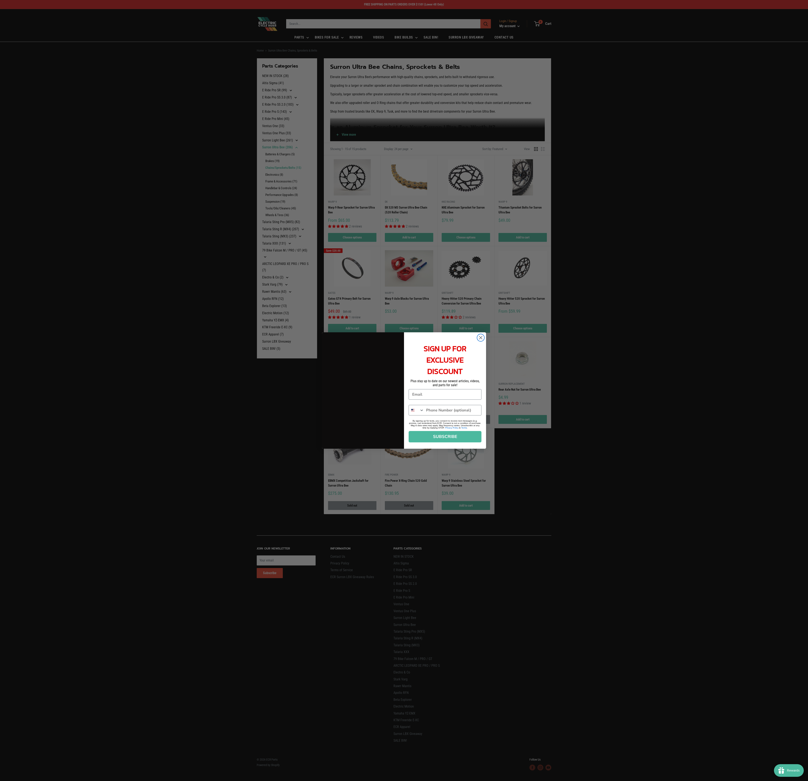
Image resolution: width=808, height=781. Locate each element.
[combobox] (416, 410)
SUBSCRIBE (445, 436)
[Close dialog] (480, 337)
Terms (464, 428)
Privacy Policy (451, 428)
